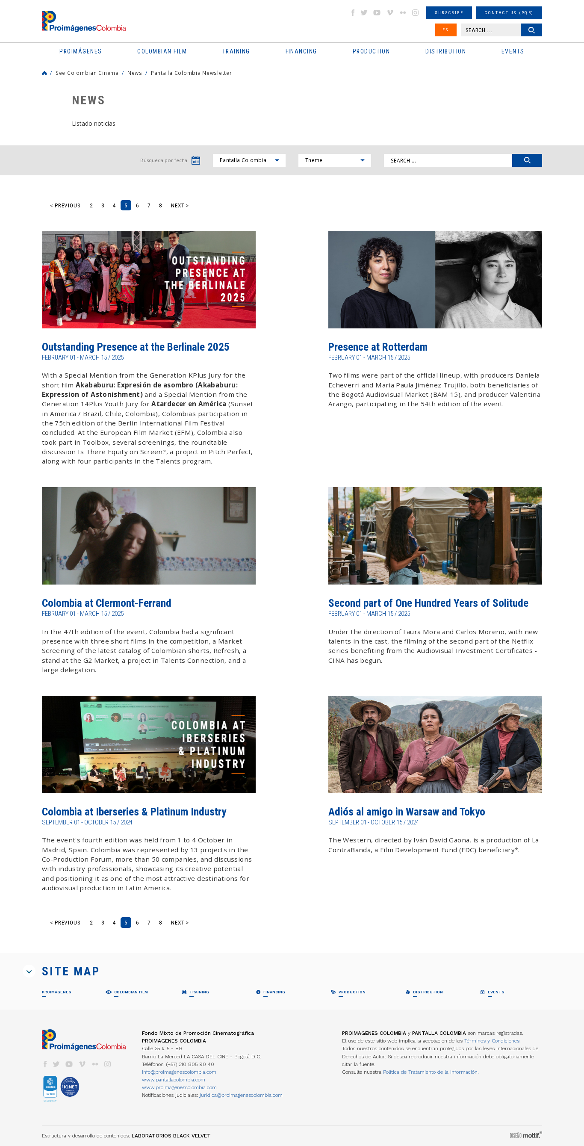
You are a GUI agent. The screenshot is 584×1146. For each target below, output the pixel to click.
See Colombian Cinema (87, 72)
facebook (353, 12)
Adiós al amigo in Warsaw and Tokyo (406, 812)
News (134, 72)
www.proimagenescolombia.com (179, 1087)
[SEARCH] (527, 160)
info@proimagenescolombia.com (179, 1072)
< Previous (65, 205)
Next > (180, 205)
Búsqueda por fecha (163, 160)
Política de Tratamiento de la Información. (431, 1072)
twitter (364, 12)
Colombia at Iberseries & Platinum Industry (134, 812)
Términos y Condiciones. (492, 1041)
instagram (415, 12)
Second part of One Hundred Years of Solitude (428, 603)
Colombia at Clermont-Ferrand (106, 603)
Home (44, 73)
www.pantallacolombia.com (173, 1080)
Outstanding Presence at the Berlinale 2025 (136, 347)
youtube (377, 12)
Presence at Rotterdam (378, 347)
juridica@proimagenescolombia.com (241, 1095)
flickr (402, 12)
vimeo (390, 12)
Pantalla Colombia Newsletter (191, 72)
